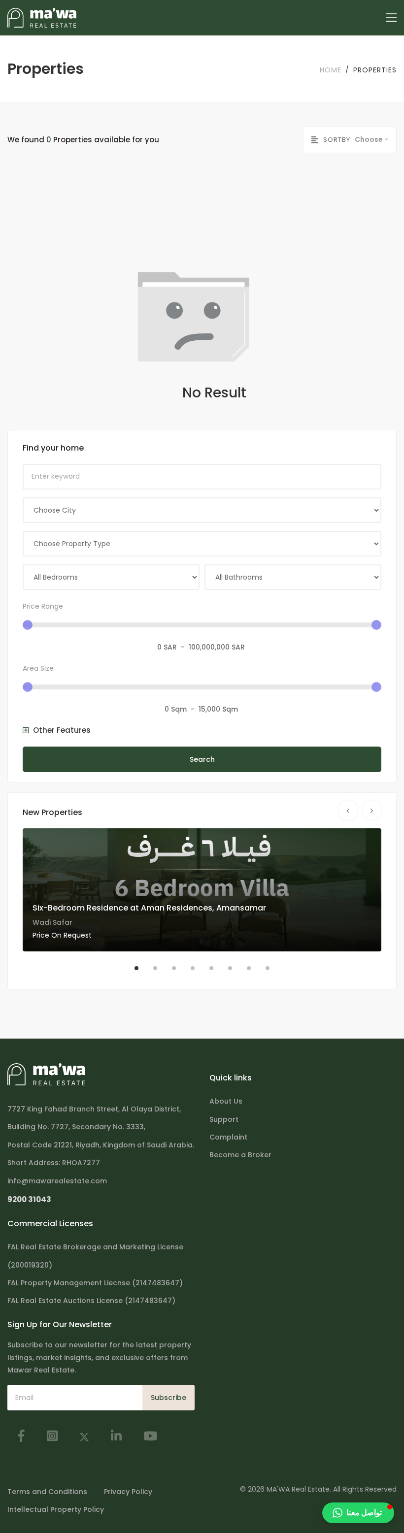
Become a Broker (240, 1155)
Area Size (38, 668)
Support (223, 1119)
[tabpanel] (202, 889)
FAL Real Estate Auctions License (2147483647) (91, 1300)
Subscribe (168, 1398)
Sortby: (337, 139)
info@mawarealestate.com (57, 1181)
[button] (57, 730)
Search (202, 759)
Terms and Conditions (47, 1492)
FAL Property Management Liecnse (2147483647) (95, 1283)
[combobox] (375, 139)
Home (330, 70)
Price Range (43, 606)
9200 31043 (29, 1199)
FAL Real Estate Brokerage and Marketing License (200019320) (95, 1256)
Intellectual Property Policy (55, 1509)
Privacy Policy (128, 1492)
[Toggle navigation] (391, 18)
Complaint (228, 1137)
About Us (225, 1101)
